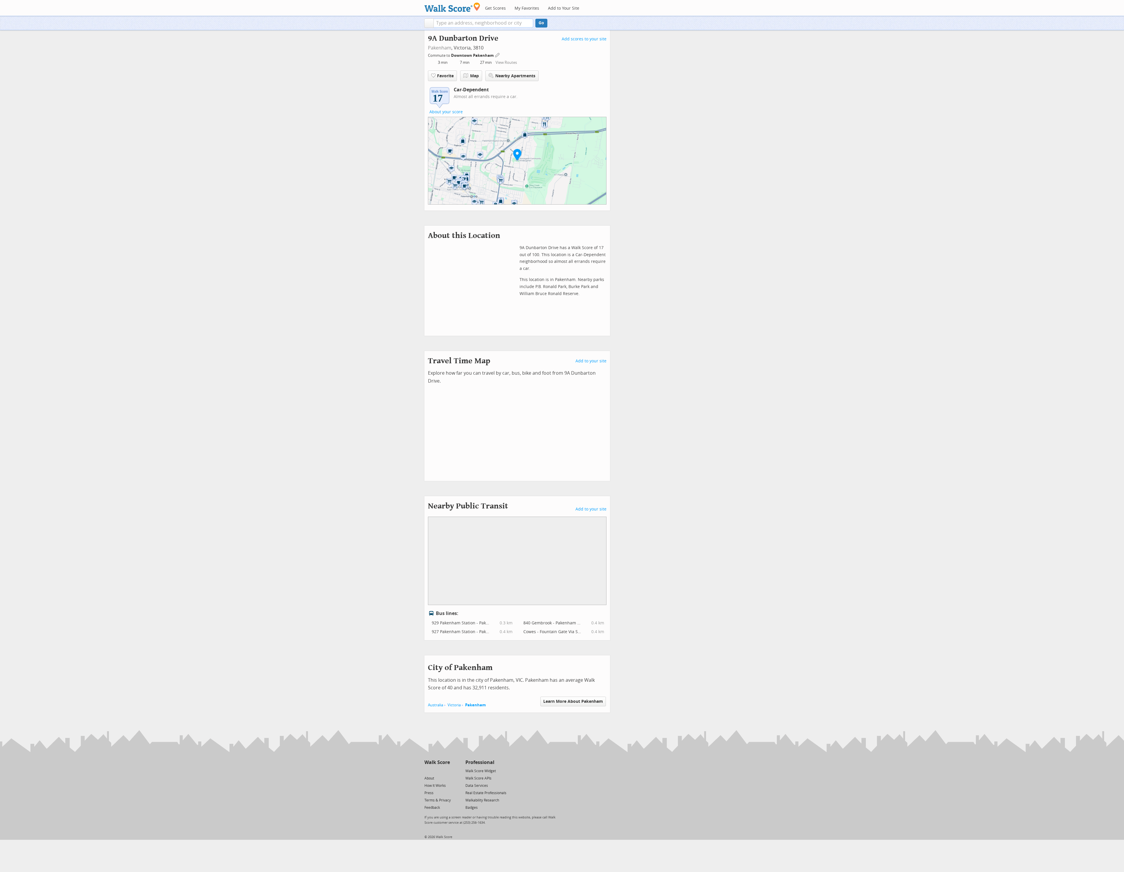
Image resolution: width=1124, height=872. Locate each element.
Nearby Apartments (515, 75)
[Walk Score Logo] (452, 7)
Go (541, 22)
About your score (446, 111)
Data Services (476, 786)
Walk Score (437, 762)
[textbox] (483, 23)
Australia (435, 705)
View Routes (506, 62)
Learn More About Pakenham (573, 701)
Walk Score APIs (478, 778)
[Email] (446, 770)
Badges (471, 808)
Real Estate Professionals (485, 793)
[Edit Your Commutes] (498, 54)
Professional (479, 762)
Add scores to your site (584, 39)
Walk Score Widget (480, 771)
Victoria (454, 705)
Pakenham (439, 48)
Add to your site (590, 361)
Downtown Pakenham (473, 55)
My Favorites (527, 8)
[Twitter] (427, 770)
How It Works (435, 786)
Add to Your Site (563, 8)
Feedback (432, 808)
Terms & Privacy (437, 800)
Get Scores (495, 8)
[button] (429, 23)
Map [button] (474, 75)
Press (429, 793)
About (429, 778)
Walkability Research (482, 800)
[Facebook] (437, 770)
